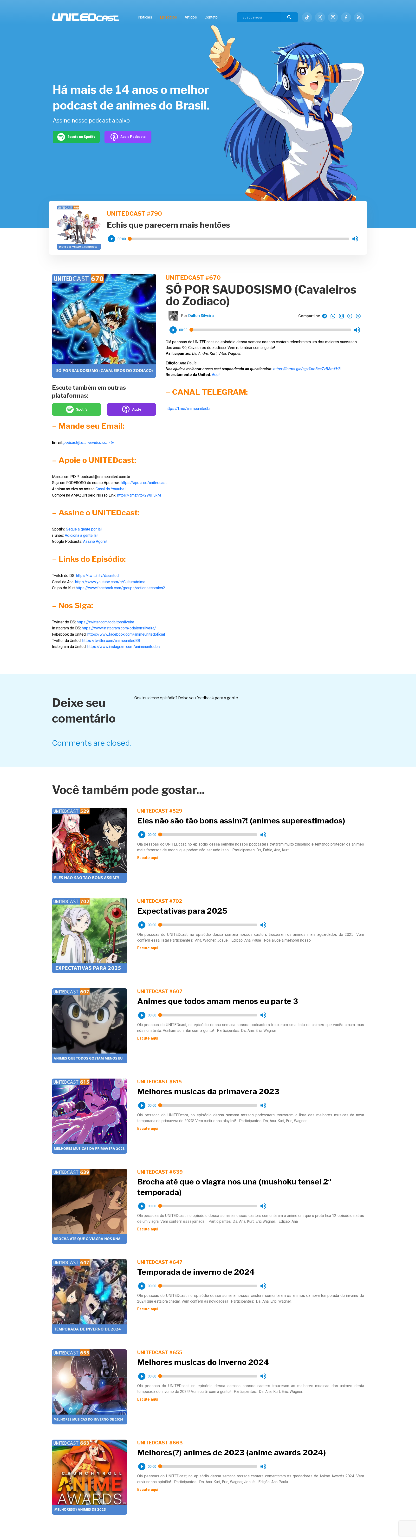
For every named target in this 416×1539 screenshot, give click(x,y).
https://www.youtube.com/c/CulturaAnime (110, 582)
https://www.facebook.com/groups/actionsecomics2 (120, 588)
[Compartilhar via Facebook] (350, 316)
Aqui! (216, 374)
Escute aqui (147, 857)
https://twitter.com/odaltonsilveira (105, 622)
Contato (211, 17)
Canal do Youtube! (111, 489)
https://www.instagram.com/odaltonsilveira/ (119, 628)
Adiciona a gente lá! (81, 535)
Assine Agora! (95, 541)
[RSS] (359, 17)
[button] (111, 238)
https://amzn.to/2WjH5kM (139, 495)
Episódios (168, 17)
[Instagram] (333, 17)
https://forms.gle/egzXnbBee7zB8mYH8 (307, 369)
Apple (136, 409)
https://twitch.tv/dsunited (97, 575)
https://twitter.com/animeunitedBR (111, 640)
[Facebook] (346, 17)
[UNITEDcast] (85, 17)
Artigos (191, 17)
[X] (320, 17)
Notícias (145, 17)
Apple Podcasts (133, 137)
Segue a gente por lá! (84, 529)
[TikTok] (307, 17)
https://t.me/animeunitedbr (188, 408)
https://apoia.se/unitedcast (144, 482)
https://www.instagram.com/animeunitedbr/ (124, 646)
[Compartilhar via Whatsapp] (324, 316)
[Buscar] (289, 17)
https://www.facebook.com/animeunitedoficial (126, 634)
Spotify (81, 409)
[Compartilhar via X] (358, 316)
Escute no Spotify (81, 137)
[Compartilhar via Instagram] (341, 316)
